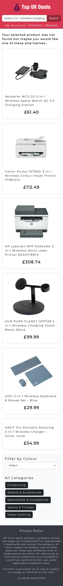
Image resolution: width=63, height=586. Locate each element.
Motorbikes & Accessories (28, 499)
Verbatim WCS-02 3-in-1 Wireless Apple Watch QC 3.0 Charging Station (30, 101)
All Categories (19, 478)
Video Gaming (19, 514)
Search (54, 18)
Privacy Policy (31, 530)
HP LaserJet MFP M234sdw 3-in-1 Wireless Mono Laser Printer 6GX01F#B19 (30, 250)
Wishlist (36, 25)
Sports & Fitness (21, 507)
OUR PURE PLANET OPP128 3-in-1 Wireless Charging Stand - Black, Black (31, 325)
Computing (17, 485)
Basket (52, 25)
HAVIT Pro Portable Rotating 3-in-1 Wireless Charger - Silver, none (29, 432)
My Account (15, 25)
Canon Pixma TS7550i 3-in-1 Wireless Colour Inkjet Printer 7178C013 (30, 176)
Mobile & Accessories (24, 492)
